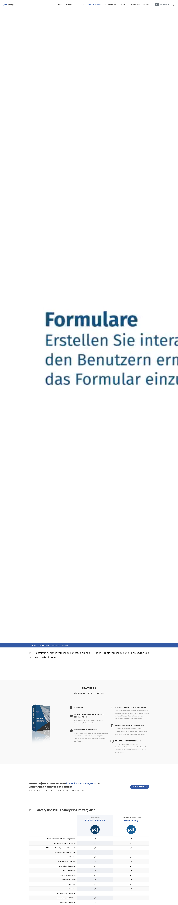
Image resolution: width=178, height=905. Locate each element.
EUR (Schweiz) (165, 4)
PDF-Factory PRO (95, 820)
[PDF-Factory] (131, 829)
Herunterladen (140, 787)
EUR (157, 4)
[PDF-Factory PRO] (95, 829)
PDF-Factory (131, 820)
